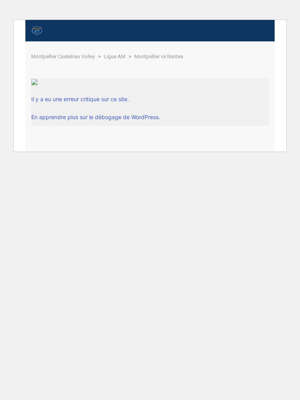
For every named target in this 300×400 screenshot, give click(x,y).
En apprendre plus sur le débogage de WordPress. (95, 117)
